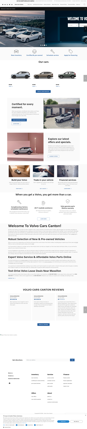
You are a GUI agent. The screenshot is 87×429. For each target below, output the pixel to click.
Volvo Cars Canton (48, 413)
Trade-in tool (66, 386)
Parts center (50, 383)
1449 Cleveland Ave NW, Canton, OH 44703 (63, 0)
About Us (10, 373)
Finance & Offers (71, 4)
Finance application (67, 380)
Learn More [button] (16, 123)
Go (72, 359)
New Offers (33, 396)
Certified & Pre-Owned (37, 4)
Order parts (49, 386)
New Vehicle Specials (36, 399)
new (58, 229)
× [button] (85, 415)
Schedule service (51, 380)
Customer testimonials (13, 378)
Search (60, 25)
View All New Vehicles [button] (43, 91)
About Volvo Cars (55, 4)
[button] (84, 4)
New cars (30, 4)
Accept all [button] (63, 421)
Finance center (66, 377)
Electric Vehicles (47, 4)
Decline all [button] (76, 421)
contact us (73, 234)
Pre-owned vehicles (35, 383)
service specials (48, 261)
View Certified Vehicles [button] (19, 120)
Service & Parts (63, 4)
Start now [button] (19, 188)
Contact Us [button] (11, 278)
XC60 (76, 242)
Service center (50, 377)
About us (78, 4)
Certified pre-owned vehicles (38, 380)
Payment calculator (67, 383)
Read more (24, 422)
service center (24, 260)
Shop (10, 86)
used (62, 229)
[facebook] (9, 383)
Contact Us (10, 375)
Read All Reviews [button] (43, 324)
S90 (33, 244)
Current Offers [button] (53, 156)
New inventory (34, 377)
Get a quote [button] (43, 188)
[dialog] (43, 421)
